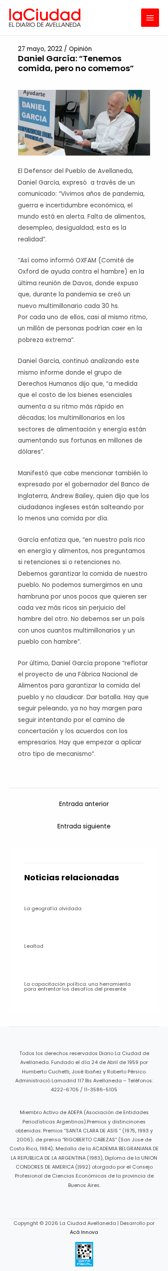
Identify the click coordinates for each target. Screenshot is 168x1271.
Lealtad (33, 946)
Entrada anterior (84, 804)
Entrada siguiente (84, 826)
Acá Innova (84, 1232)
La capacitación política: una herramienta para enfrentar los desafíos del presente (77, 986)
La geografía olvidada (53, 908)
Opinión (80, 49)
